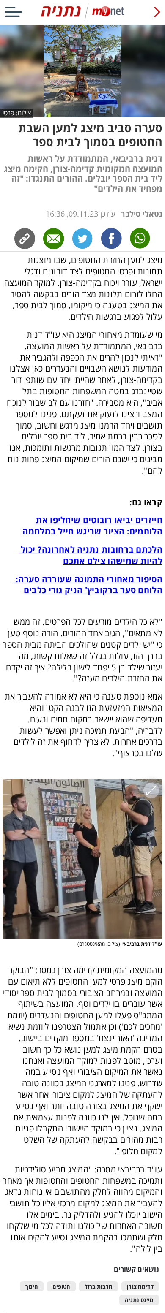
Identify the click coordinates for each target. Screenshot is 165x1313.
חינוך (31, 1286)
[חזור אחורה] (157, 12)
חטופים (61, 1286)
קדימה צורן (140, 1286)
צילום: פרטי (17, 113)
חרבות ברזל (99, 1286)
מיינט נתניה (139, 1300)
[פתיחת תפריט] (13, 12)
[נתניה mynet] (82, 18)
